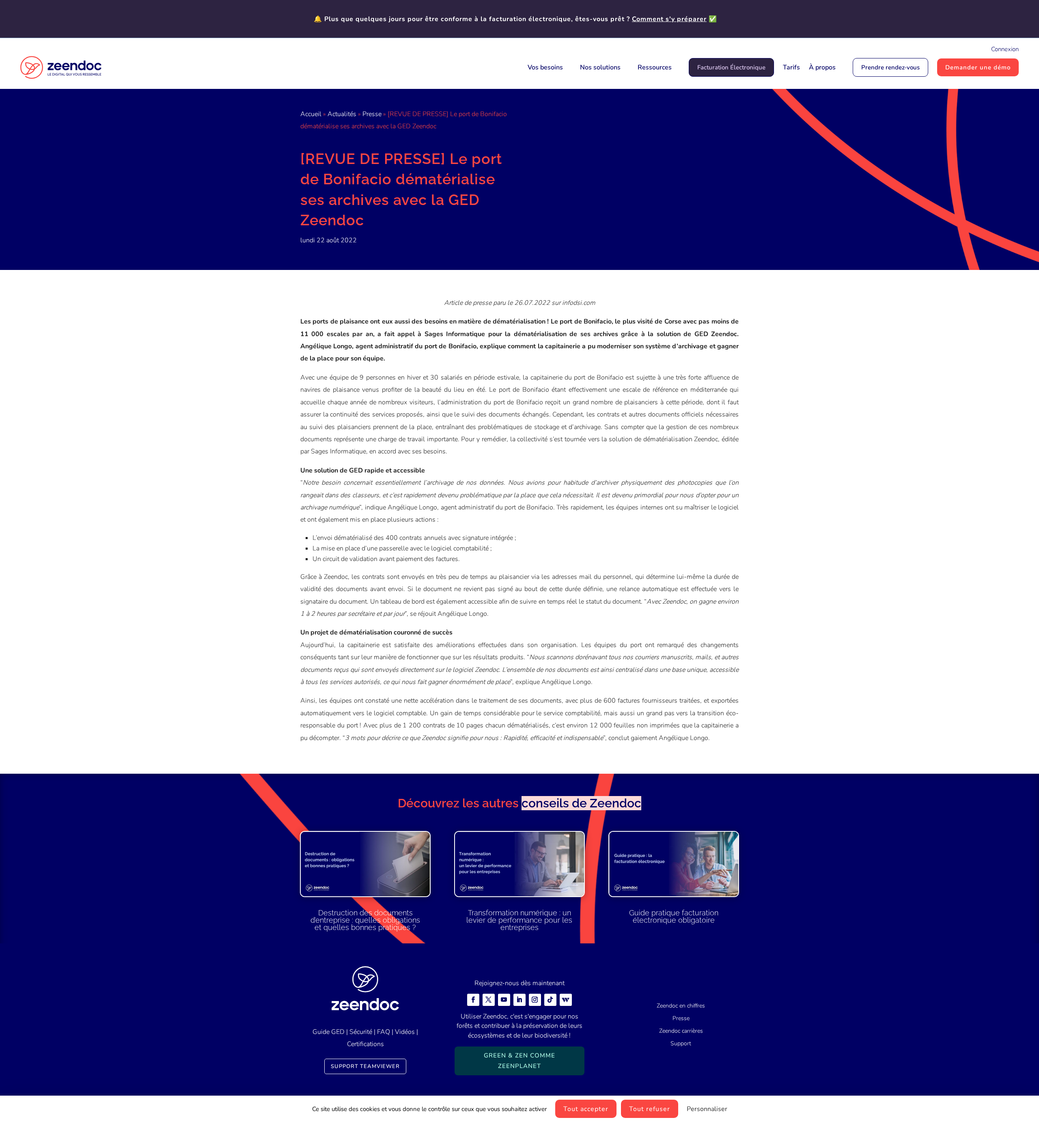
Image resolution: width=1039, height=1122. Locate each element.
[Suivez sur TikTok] (550, 1000)
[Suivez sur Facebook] (473, 1000)
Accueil (310, 114)
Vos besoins (545, 67)
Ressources (655, 67)
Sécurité (360, 1031)
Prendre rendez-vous (890, 67)
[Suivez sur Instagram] (535, 1000)
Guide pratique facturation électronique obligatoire (673, 916)
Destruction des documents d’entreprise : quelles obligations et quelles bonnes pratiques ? (365, 920)
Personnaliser (707, 1109)
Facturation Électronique (731, 67)
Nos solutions (600, 67)
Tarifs (791, 67)
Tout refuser (649, 1109)
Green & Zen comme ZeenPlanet (519, 1060)
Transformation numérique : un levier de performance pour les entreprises (519, 920)
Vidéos (405, 1031)
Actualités (342, 114)
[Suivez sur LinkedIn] (519, 1000)
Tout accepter (585, 1109)
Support (680, 1043)
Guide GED (329, 1031)
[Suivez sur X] (489, 1000)
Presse (372, 114)
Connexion (1005, 49)
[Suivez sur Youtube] (504, 1000)
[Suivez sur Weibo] (566, 1000)
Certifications (365, 1044)
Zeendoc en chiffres (681, 1006)
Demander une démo (978, 67)
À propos (822, 67)
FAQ (383, 1031)
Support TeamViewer (365, 1066)
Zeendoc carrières (681, 1031)
